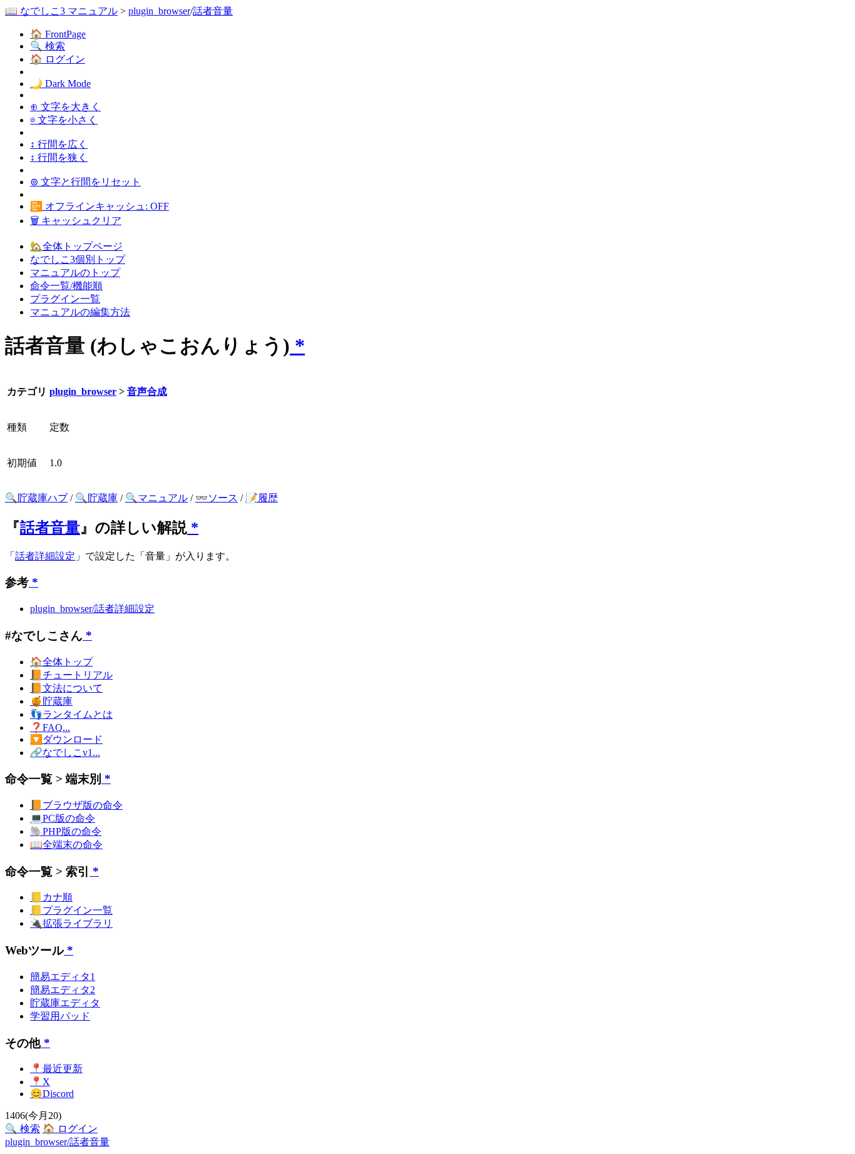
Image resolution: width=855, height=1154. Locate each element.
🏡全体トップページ (76, 246)
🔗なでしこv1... (65, 752)
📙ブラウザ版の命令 (76, 805)
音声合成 (147, 391)
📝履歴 (261, 498)
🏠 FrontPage (58, 34)
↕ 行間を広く (59, 144)
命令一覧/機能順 (66, 285)
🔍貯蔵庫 (96, 498)
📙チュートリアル (71, 675)
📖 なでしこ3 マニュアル (61, 11)
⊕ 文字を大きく (65, 106)
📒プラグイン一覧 (71, 910)
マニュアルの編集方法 (80, 312)
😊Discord (52, 1093)
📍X (40, 1081)
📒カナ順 (51, 897)
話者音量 (213, 11)
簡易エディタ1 (62, 976)
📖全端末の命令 (66, 844)
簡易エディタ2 (62, 989)
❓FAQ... (50, 727)
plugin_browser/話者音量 (57, 1141)
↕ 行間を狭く (59, 157)
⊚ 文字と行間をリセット (85, 181)
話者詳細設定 (45, 556)
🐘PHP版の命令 (65, 831)
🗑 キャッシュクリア (75, 220)
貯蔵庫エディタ (65, 1003)
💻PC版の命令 (62, 818)
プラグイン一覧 (65, 299)
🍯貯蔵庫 (51, 701)
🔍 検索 (47, 46)
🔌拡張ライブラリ (71, 923)
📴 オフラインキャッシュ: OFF (99, 206)
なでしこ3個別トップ (77, 259)
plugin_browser (159, 11)
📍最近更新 (56, 1068)
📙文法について (66, 688)
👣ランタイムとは (71, 714)
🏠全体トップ (61, 661)
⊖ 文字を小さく (64, 120)
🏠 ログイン (57, 59)
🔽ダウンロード (66, 739)
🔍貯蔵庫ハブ (36, 498)
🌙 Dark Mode (60, 83)
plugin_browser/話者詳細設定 (92, 608)
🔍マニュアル (156, 498)
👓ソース (216, 498)
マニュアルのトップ (75, 272)
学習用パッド (60, 1016)
